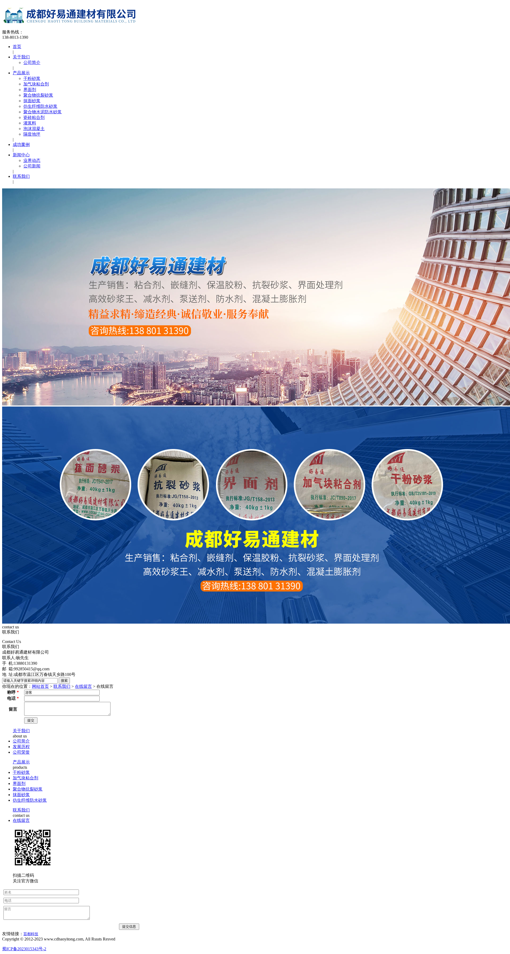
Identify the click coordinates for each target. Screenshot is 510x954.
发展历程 (21, 746)
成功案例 (21, 144)
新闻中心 (21, 155)
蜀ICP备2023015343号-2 (24, 949)
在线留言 (83, 686)
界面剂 (29, 89)
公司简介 (31, 62)
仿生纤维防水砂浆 (40, 106)
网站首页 (40, 686)
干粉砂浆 (31, 78)
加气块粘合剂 (36, 84)
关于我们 (21, 57)
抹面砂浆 (31, 100)
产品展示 (21, 73)
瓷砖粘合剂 (34, 117)
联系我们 (21, 176)
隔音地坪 (31, 134)
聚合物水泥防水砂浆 (42, 112)
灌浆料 (29, 123)
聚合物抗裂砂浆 (38, 95)
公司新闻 (31, 166)
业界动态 (31, 160)
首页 (17, 46)
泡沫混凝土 (34, 128)
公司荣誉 (21, 752)
